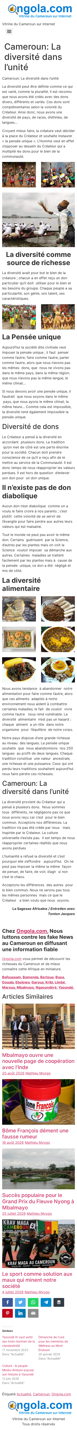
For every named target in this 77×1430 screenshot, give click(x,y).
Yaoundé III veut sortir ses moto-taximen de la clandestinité (18, 1341)
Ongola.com (12, 959)
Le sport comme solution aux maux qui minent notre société (37, 1280)
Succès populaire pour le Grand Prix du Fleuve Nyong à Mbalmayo (38, 1201)
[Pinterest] (7, 1313)
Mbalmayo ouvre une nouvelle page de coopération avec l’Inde (38, 1061)
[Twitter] (20, 1302)
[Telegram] (46, 1302)
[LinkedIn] (20, 1313)
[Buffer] (58, 1302)
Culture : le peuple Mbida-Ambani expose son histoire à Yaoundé (18, 1370)
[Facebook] (7, 1302)
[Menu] (9, 31)
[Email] (33, 1313)
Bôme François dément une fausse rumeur (35, 1133)
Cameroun (41, 1394)
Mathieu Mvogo (38, 1073)
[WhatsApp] (33, 1302)
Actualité (24, 1394)
